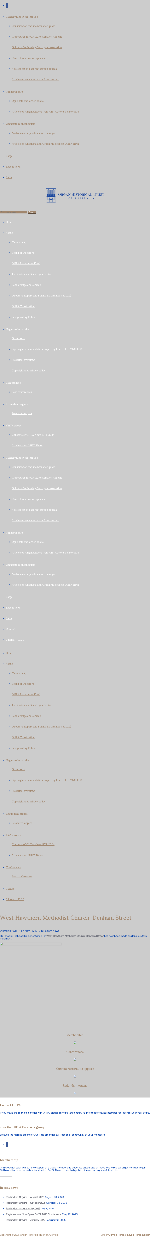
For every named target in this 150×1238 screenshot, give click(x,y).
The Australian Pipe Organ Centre (32, 274)
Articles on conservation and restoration (35, 79)
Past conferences (22, 392)
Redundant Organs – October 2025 (26, 1203)
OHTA (16, 930)
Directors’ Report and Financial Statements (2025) (41, 295)
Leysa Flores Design (138, 1235)
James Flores (117, 1235)
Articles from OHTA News (27, 445)
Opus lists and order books (28, 100)
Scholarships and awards (26, 284)
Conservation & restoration (22, 16)
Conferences (13, 382)
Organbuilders (14, 91)
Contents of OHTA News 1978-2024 (33, 434)
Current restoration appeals (28, 58)
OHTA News (13, 425)
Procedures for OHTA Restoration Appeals (37, 36)
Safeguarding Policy (23, 317)
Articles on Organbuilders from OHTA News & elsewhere (45, 111)
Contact (10, 629)
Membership (19, 242)
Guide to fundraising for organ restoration (37, 47)
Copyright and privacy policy (28, 370)
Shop (9, 155)
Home (9, 222)
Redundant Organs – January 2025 (25, 1220)
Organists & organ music (20, 123)
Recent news (13, 166)
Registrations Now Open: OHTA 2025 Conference (33, 1214)
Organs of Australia (17, 329)
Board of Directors (23, 252)
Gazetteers (18, 338)
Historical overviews (23, 359)
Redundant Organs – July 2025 (23, 1208)
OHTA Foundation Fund (26, 263)
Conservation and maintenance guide (33, 25)
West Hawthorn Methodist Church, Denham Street (75, 936)
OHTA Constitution (23, 306)
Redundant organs (17, 404)
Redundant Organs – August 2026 (25, 1197)
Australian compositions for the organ (34, 133)
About (9, 232)
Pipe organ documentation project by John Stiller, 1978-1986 (47, 349)
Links (9, 177)
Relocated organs (22, 413)
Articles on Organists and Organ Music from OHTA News (45, 143)
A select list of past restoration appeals (34, 68)
